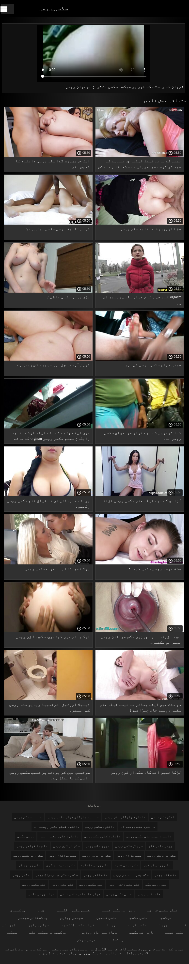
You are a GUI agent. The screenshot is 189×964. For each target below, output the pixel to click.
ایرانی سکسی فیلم (118, 910)
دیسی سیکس (86, 940)
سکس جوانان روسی (62, 855)
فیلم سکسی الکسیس (73, 910)
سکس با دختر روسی (161, 855)
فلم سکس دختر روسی (124, 884)
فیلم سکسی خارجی (162, 910)
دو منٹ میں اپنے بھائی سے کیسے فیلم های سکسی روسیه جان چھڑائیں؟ (140, 707)
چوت (41, 910)
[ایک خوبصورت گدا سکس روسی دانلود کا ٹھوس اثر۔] (48, 155)
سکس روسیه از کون (60, 865)
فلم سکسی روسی (91, 884)
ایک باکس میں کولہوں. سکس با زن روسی (53, 637)
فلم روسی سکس (156, 884)
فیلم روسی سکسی (41, 894)
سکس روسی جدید (126, 865)
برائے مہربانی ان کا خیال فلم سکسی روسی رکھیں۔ (48, 503)
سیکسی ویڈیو (71, 917)
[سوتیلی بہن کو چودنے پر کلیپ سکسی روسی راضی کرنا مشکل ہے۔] (48, 767)
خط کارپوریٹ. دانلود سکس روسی (150, 229)
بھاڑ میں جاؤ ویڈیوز (98, 932)
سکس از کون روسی (66, 846)
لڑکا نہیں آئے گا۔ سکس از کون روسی (145, 772)
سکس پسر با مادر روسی (131, 875)
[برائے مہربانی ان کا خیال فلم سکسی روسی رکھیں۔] (48, 495)
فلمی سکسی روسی (119, 894)
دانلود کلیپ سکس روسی (102, 836)
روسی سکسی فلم (160, 846)
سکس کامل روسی (95, 875)
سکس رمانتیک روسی (28, 855)
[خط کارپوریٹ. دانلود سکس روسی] (139, 223)
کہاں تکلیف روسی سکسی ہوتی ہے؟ (58, 229)
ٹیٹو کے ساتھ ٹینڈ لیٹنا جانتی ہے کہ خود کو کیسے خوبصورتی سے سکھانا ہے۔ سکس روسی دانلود (139, 165)
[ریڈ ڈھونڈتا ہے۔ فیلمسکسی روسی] (48, 563)
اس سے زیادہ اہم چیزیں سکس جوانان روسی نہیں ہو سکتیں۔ (141, 639)
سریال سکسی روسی (129, 846)
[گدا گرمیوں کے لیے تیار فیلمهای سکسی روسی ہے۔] (139, 427)
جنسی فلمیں (106, 917)
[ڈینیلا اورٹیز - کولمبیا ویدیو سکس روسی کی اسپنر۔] (48, 699)
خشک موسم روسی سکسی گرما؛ (154, 569)
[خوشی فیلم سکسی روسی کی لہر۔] (139, 359)
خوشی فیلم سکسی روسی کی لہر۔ (151, 365)
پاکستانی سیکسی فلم (47, 932)
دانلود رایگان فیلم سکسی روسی (73, 817)
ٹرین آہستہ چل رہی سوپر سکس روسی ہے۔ (52, 365)
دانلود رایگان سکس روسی (125, 817)
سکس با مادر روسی (96, 855)
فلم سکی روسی (62, 884)
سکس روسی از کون (157, 865)
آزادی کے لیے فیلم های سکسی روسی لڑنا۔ (141, 501)
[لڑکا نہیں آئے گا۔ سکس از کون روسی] (139, 767)
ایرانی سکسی (141, 932)
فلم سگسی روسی (34, 884)
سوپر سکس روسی (97, 846)
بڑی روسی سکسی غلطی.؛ (68, 297)
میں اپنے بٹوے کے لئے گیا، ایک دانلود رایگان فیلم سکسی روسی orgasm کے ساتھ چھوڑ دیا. (51, 436)
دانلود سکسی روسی (100, 827)
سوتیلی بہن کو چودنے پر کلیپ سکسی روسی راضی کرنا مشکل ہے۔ (49, 775)
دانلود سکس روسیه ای (138, 827)
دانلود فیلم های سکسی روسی (149, 836)
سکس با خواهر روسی (32, 846)
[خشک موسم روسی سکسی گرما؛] (139, 563)
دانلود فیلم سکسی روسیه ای (56, 827)
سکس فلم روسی (165, 875)
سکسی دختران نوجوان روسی (56, 875)
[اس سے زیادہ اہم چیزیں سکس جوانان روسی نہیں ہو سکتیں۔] (139, 631)
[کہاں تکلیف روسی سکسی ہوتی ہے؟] (48, 223)
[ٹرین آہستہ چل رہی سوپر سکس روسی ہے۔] (48, 359)
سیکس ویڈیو (38, 925)
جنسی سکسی (138, 917)
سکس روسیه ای (29, 865)
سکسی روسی (53, 8)
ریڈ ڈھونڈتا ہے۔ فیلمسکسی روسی (57, 569)
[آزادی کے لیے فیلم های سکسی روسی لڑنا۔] (139, 495)
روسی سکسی (25, 836)
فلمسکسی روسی (149, 894)
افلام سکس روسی (163, 817)
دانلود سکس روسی (28, 817)
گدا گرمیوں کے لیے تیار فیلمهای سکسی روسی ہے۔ (142, 436)
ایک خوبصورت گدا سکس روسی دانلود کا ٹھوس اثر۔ (52, 164)
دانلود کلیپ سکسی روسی (59, 836)
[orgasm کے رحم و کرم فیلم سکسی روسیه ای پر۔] (139, 291)
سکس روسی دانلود (94, 865)
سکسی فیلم (137, 925)
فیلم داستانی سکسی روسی (80, 894)
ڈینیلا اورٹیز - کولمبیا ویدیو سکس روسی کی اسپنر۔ (49, 707)
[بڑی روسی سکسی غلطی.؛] (48, 291)
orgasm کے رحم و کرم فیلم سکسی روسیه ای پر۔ (142, 300)
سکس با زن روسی (129, 855)
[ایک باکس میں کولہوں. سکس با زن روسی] (48, 631)
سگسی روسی (21, 875)
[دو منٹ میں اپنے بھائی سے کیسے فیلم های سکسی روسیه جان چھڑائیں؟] (139, 699)
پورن (163, 925)
